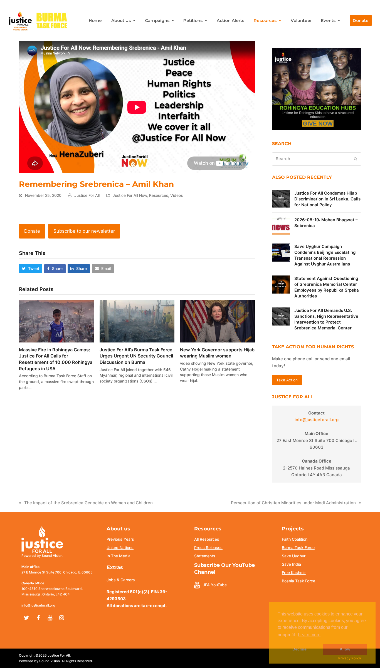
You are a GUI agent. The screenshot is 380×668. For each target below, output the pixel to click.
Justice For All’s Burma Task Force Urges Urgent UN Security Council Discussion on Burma (136, 356)
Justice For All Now (130, 195)
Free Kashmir (294, 572)
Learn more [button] (309, 634)
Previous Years (120, 539)
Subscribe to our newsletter (84, 231)
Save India (291, 564)
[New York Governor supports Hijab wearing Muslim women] (217, 321)
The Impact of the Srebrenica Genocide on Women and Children (88, 502)
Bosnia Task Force (298, 580)
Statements (204, 555)
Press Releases (208, 547)
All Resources (206, 539)
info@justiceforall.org (317, 419)
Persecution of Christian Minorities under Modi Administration (293, 502)
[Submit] (355, 159)
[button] (30, 268)
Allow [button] (345, 649)
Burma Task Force (298, 547)
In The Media (118, 555)
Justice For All (87, 195)
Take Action (287, 380)
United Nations (120, 547)
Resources (158, 195)
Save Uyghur (293, 555)
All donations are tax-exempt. (137, 605)
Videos (176, 195)
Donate (32, 231)
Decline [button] (299, 649)
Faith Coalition (294, 539)
